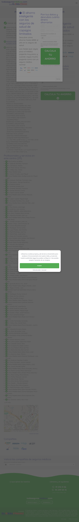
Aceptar (39, 265)
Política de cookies (37, 269)
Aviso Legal (43, 269)
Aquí (34, 258)
